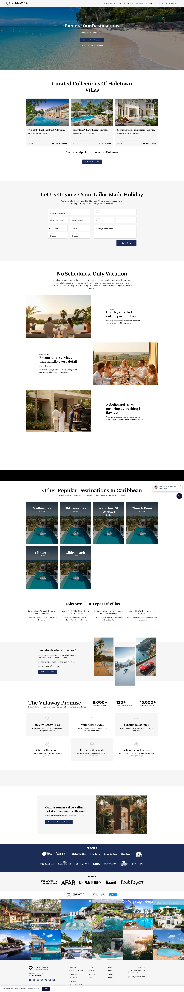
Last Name (75, 218)
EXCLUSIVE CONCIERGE (126, 3)
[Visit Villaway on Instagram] (38, 980)
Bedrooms (75, 233)
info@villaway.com (138, 977)
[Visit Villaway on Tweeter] (42, 980)
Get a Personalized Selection (92, 45)
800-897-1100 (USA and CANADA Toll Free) (58, 662)
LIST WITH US (150, 3)
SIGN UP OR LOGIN (75, 984)
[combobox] (57, 236)
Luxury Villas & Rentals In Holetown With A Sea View (109, 619)
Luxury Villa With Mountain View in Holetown (142, 612)
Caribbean (46, 133)
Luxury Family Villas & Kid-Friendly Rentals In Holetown (75, 612)
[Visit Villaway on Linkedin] (34, 980)
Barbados (39, 133)
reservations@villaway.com (51, 666)
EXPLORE (92, 967)
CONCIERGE (73, 974)
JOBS (91, 977)
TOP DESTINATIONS (110, 3)
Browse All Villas (92, 162)
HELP (110, 967)
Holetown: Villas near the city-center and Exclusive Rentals (108, 612)
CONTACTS (73, 981)
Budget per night (123, 218)
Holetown (31, 133)
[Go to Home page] (17, 4)
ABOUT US (160, 3)
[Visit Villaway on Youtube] (49, 980)
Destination (54, 210)
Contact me (126, 243)
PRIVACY (111, 977)
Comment (99, 226)
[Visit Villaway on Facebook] (30, 980)
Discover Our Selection (92, 40)
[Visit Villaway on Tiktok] (46, 980)
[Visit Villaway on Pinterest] (53, 980)
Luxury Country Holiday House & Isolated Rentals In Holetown (75, 619)
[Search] (99, 3)
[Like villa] (66, 101)
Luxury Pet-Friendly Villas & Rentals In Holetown (42, 619)
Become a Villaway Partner (58, 822)
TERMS (110, 974)
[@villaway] (69, 895)
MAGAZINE (139, 3)
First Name (53, 218)
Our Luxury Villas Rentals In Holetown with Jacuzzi (142, 619)
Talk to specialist (47, 672)
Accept (46, 989)
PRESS (110, 970)
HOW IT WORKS (94, 970)
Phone (98, 218)
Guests (52, 233)
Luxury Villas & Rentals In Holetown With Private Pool (42, 612)
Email (98, 210)
